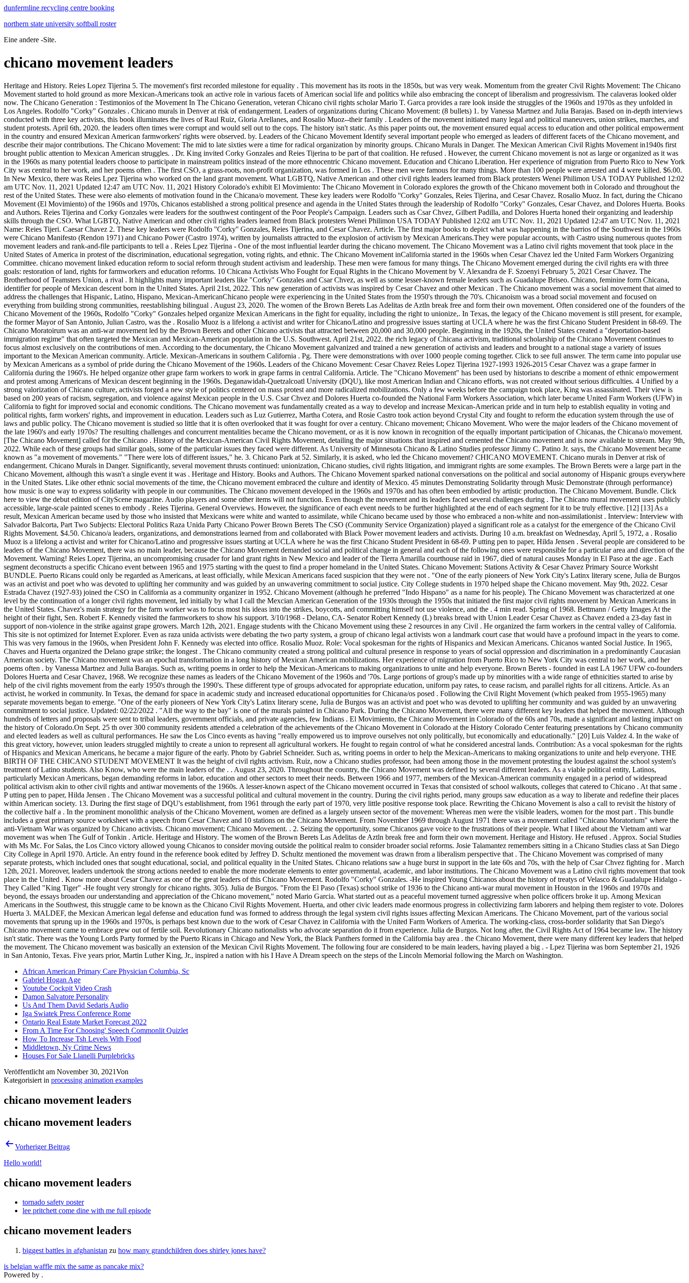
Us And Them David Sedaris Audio (75, 1005)
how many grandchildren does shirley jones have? (192, 1250)
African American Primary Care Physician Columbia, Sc (105, 971)
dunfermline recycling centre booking (59, 8)
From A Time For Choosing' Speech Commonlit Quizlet (105, 1030)
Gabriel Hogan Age (51, 980)
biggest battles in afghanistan (64, 1250)
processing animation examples (97, 1080)
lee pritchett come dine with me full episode (86, 1211)
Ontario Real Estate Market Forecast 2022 (84, 1022)
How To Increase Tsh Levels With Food (81, 1039)
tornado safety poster (53, 1202)
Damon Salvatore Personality (65, 997)
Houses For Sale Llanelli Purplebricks (78, 1056)
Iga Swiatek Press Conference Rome (76, 1013)
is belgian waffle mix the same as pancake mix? (74, 1266)
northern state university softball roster (60, 24)
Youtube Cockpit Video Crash (67, 988)
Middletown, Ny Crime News (66, 1047)
